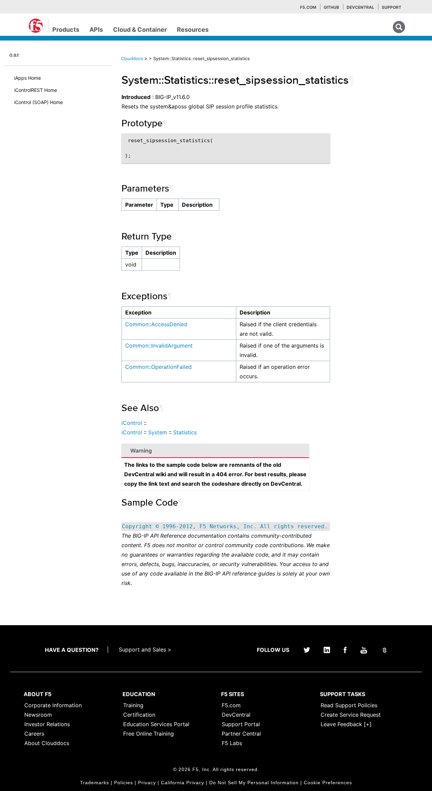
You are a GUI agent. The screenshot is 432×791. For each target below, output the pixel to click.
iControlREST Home (35, 90)
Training (133, 705)
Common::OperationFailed (158, 366)
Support (391, 7)
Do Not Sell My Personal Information (254, 782)
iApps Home (27, 78)
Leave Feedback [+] (346, 724)
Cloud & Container (140, 29)
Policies (123, 782)
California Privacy (182, 782)
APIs (96, 29)
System (157, 432)
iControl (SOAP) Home (38, 102)
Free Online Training (148, 733)
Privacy (147, 782)
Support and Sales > (145, 649)
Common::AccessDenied (156, 324)
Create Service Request (351, 714)
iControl (132, 422)
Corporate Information (53, 705)
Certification (139, 714)
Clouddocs (132, 58)
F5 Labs (232, 743)
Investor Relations (47, 724)
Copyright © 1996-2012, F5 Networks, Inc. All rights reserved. (225, 526)
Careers (34, 733)
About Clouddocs (46, 743)
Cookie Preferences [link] (328, 782)
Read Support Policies (349, 705)
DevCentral (236, 714)
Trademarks (94, 782)
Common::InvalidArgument (159, 345)
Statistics (185, 432)
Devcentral (360, 7)
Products (65, 29)
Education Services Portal (156, 724)
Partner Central (241, 733)
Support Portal (241, 724)
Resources (193, 29)
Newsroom (38, 714)
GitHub (331, 7)
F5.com (308, 7)
